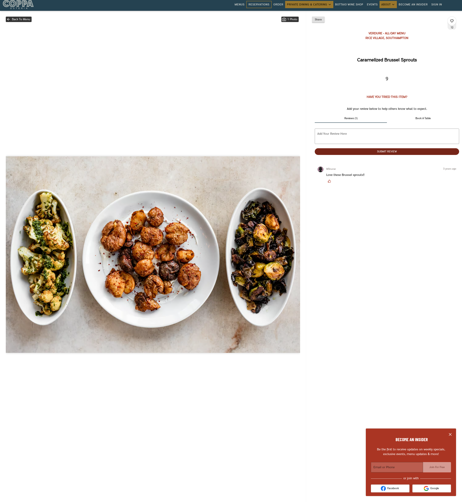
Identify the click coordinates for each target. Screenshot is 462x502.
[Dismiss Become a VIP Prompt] (450, 434)
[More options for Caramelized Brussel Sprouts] (452, 21)
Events (372, 4)
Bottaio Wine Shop (349, 4)
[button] (309, 4)
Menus (240, 4)
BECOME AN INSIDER (413, 4)
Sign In (436, 4)
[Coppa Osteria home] (19, 4)
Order (278, 4)
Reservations (259, 4)
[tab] (351, 118)
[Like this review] (330, 181)
